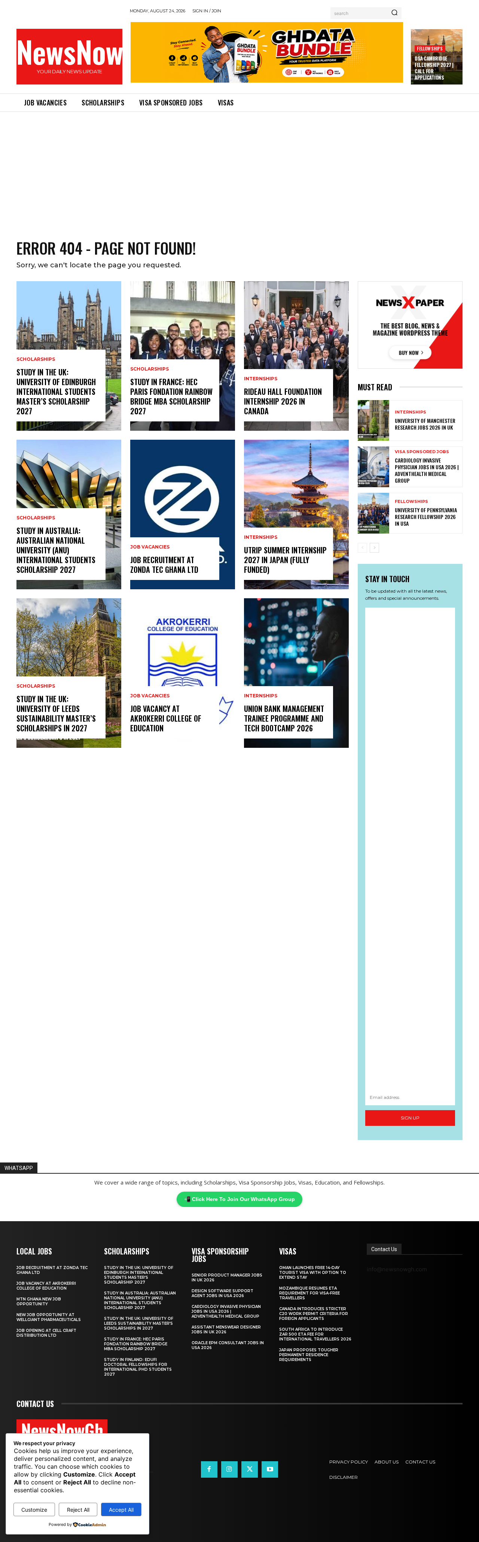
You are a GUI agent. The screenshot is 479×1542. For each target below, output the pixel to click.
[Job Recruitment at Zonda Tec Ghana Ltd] (182, 514)
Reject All (78, 1509)
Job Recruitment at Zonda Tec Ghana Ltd (164, 564)
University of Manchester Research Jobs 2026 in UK (425, 424)
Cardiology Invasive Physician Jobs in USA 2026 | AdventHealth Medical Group (427, 470)
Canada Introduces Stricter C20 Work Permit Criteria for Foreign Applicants (313, 1313)
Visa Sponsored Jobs (422, 452)
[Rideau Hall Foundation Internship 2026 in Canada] (296, 356)
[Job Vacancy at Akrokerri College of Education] (182, 673)
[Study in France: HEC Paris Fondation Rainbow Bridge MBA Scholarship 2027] (182, 356)
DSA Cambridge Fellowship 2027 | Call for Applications (434, 68)
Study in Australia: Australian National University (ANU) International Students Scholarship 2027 (55, 550)
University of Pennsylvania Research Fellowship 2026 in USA (426, 516)
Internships (260, 379)
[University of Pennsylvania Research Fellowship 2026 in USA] (373, 513)
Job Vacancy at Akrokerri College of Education (165, 718)
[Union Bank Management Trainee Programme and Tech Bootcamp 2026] (296, 673)
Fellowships (430, 48)
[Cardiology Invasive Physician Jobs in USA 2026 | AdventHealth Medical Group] (373, 466)
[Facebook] (209, 1469)
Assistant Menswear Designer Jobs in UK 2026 (226, 1329)
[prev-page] (362, 548)
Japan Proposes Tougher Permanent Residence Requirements (308, 1355)
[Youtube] (270, 1469)
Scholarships (35, 359)
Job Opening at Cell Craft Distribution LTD (46, 1333)
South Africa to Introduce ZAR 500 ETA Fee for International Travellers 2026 (315, 1334)
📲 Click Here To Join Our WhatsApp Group (239, 1199)
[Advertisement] (239, 168)
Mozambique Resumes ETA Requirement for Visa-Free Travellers (309, 1293)
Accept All (121, 1509)
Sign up (410, 1118)
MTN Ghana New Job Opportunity (38, 1301)
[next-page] (374, 548)
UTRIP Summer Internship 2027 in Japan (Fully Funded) (285, 559)
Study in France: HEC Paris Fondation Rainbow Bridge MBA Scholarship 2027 (171, 396)
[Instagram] (229, 1469)
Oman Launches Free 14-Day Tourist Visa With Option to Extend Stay (312, 1272)
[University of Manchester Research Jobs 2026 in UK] (373, 420)
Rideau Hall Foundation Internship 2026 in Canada (283, 401)
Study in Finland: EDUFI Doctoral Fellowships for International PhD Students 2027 (138, 1367)
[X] (249, 1469)
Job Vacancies (150, 547)
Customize (34, 1509)
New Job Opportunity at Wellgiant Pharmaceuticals (48, 1317)
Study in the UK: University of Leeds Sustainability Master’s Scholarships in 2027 (56, 713)
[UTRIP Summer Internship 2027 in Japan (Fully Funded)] (296, 514)
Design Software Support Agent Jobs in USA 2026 (222, 1293)
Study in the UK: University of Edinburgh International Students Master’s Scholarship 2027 (56, 391)
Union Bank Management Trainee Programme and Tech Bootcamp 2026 (284, 718)
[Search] (394, 13)
